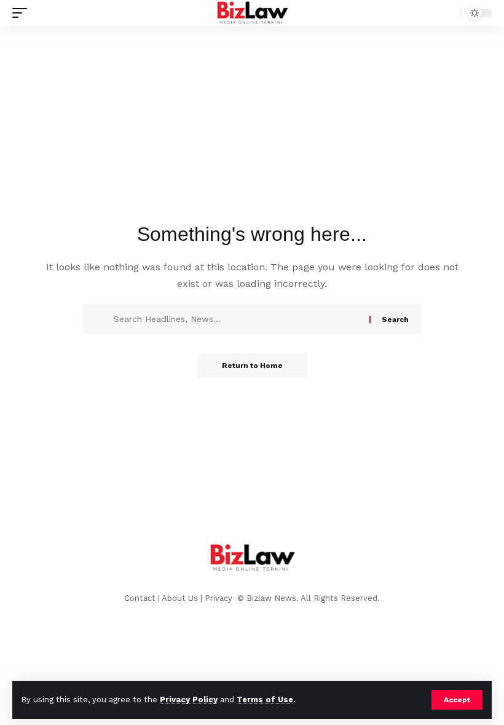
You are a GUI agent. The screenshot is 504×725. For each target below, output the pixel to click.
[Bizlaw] (252, 13)
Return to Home (252, 365)
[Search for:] (236, 319)
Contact (140, 598)
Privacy (220, 598)
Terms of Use (265, 699)
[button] (456, 700)
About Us (180, 598)
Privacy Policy (189, 699)
